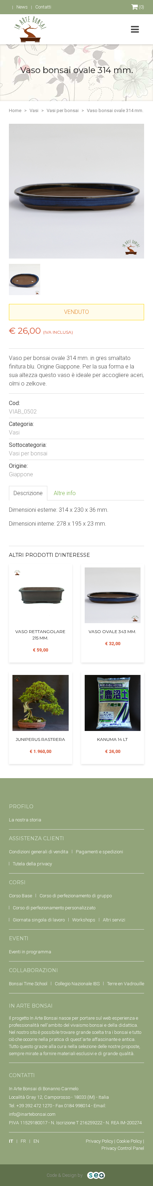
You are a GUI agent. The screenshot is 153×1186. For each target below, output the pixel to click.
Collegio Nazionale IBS (77, 983)
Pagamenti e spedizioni (99, 851)
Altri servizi (114, 919)
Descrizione (28, 493)
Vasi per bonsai (63, 110)
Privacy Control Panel (122, 1148)
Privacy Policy (99, 1141)
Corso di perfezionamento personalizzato (54, 907)
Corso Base (20, 895)
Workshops (83, 919)
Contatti (43, 7)
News (22, 7)
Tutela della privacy (32, 863)
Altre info (65, 493)
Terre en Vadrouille (125, 983)
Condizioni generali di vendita (38, 851)
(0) (141, 7)
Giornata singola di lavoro (39, 919)
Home (15, 110)
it (11, 1141)
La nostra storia (25, 819)
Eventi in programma (30, 951)
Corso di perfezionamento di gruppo (75, 895)
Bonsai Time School (28, 983)
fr (23, 1141)
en (36, 1141)
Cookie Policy (129, 1141)
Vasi (34, 110)
